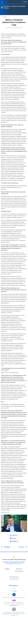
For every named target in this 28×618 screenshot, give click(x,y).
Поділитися (14, 535)
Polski (15, 591)
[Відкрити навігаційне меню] (2, 2)
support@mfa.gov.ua (14, 605)
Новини (4, 16)
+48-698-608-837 (19, 571)
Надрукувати (15, 541)
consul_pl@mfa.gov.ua (14, 579)
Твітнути (14, 538)
